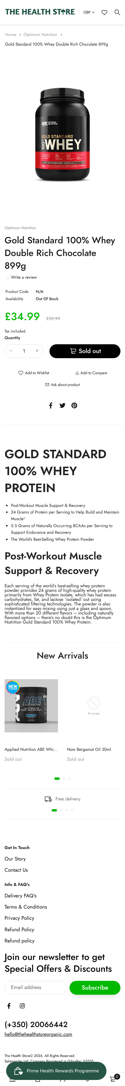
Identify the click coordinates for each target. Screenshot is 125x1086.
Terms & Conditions (26, 907)
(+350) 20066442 (36, 1024)
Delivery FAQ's (20, 896)
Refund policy (20, 941)
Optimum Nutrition (41, 35)
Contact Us (16, 870)
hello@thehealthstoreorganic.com (38, 1034)
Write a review (24, 277)
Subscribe (95, 987)
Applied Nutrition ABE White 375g (36, 750)
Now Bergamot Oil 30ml (89, 750)
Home (11, 35)
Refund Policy (19, 929)
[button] (57, 778)
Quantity (12, 338)
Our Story (15, 859)
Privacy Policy (19, 918)
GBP (86, 12)
